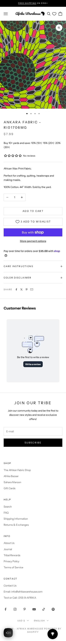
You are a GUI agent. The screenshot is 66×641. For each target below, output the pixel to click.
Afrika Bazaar (11, 476)
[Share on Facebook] (16, 289)
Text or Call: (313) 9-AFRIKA (20, 597)
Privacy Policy (11, 561)
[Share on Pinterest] (26, 289)
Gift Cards (9, 488)
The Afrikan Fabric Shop (17, 470)
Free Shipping (27, 3)
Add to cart (33, 210)
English (39, 620)
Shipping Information (16, 518)
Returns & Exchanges (16, 524)
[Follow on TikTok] (43, 609)
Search (8, 506)
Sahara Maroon (12, 482)
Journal (8, 549)
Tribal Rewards (12, 555)
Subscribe (33, 442)
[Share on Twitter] (21, 289)
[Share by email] (31, 289)
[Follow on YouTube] (34, 609)
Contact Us (10, 585)
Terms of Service (13, 567)
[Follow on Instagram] (15, 609)
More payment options (33, 241)
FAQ (6, 512)
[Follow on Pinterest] (24, 609)
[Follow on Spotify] (53, 609)
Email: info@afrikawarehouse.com (23, 591)
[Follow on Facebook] (5, 609)
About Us (9, 543)
